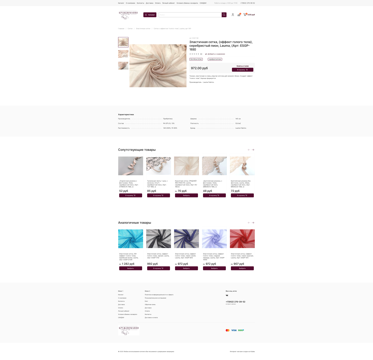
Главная (121, 28)
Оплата (157, 3)
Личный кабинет (168, 3)
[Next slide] (182, 65)
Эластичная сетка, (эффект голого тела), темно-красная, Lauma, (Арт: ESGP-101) (242, 256)
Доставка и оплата (151, 317)
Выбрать (186, 195)
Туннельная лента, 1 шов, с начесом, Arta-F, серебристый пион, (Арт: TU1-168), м (157, 184)
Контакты (140, 3)
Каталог (121, 3)
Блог (146, 301)
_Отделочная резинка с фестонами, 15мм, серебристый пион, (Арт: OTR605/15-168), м (128, 184)
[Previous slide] (133, 65)
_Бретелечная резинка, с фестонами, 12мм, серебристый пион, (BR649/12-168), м (212, 184)
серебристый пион (215, 59)
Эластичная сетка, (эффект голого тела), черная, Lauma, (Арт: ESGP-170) (158, 256)
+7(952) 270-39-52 (247, 3)
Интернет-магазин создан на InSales (242, 351)
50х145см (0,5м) (196, 59)
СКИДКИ (203, 3)
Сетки (130, 28)
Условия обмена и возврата (187, 3)
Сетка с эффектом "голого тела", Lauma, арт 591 (172, 28)
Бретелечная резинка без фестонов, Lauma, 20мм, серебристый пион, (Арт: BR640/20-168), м (241, 184)
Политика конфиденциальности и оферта (159, 294)
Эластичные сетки (143, 28)
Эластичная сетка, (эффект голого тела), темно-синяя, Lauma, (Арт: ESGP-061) (185, 256)
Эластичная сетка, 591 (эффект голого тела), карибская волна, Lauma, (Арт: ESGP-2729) (128, 257)
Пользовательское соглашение (155, 298)
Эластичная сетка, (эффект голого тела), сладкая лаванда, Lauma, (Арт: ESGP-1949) (214, 257)
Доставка (149, 3)
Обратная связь (150, 304)
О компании (130, 3)
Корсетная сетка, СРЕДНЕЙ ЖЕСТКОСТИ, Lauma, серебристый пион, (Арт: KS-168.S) (186, 184)
